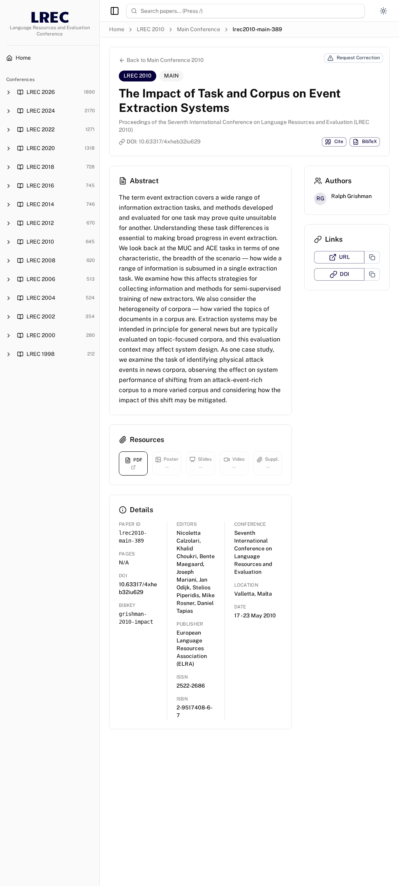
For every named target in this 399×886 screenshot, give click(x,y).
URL (344, 257)
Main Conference (198, 29)
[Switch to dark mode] (383, 11)
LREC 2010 (150, 29)
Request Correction (358, 57)
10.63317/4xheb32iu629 (170, 141)
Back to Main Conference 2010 (165, 60)
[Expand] (8, 92)
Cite (338, 141)
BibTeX (369, 141)
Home (116, 29)
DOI (344, 274)
